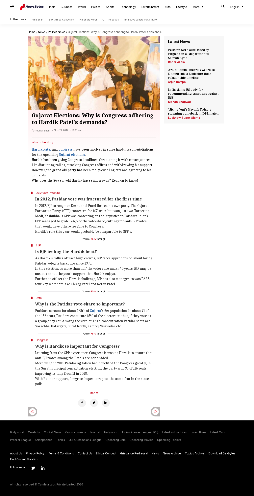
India (52, 7)
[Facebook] (82, 403)
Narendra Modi (88, 19)
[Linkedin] (106, 403)
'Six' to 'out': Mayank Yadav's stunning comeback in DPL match (193, 112)
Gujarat (95, 311)
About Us (16, 453)
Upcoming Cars (116, 440)
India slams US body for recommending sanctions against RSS (193, 94)
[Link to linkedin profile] (42, 468)
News (41, 32)
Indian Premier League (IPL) (140, 432)
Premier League (20, 440)
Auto (168, 7)
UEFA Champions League (85, 440)
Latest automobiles (174, 432)
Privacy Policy (35, 453)
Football (95, 432)
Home (32, 32)
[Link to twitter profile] (33, 468)
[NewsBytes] (32, 7)
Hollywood (111, 432)
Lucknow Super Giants (184, 117)
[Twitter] (94, 403)
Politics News (56, 32)
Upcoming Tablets (169, 440)
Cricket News (52, 432)
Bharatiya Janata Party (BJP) (140, 19)
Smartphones (43, 440)
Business (66, 7)
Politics (95, 7)
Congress (66, 149)
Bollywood (17, 432)
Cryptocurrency (75, 432)
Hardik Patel (41, 149)
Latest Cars (217, 432)
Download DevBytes (222, 453)
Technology (128, 7)
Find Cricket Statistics (24, 459)
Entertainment (150, 7)
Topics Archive (195, 453)
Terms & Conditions (61, 453)
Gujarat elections (72, 155)
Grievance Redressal (134, 453)
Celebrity (34, 432)
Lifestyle (181, 7)
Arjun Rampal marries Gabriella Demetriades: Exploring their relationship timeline (191, 74)
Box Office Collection (61, 19)
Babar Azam (176, 62)
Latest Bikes (198, 432)
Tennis (60, 440)
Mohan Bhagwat (179, 101)
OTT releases (110, 19)
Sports (110, 7)
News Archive (172, 453)
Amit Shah (37, 19)
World (82, 7)
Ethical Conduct (106, 453)
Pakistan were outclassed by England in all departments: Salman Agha (188, 54)
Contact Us (85, 453)
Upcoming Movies (141, 440)
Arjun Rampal (177, 82)
